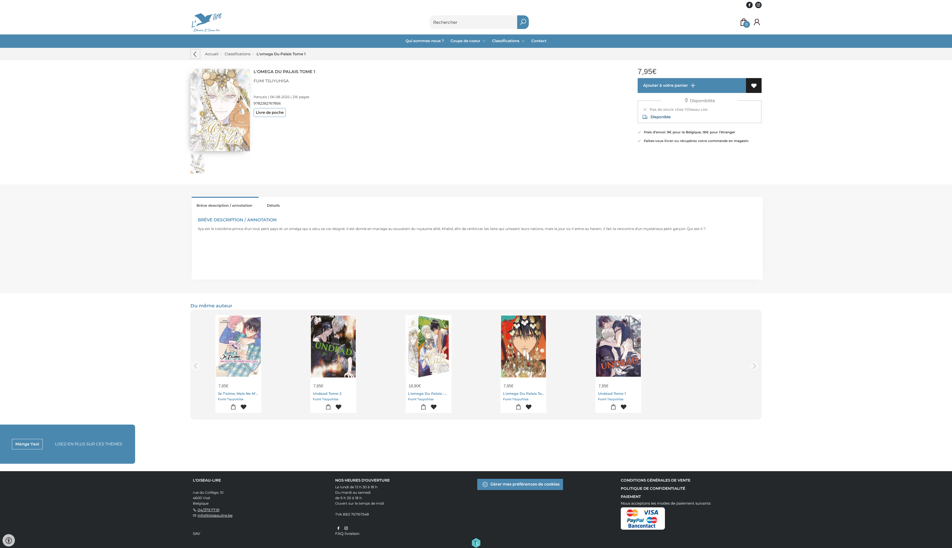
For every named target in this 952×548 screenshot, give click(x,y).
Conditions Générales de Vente (655, 480)
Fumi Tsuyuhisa (271, 81)
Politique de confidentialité (653, 488)
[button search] (523, 22)
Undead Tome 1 (612, 393)
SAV (196, 533)
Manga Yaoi (27, 444)
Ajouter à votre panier (665, 85)
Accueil (211, 54)
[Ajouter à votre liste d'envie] (754, 85)
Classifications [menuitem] (506, 40)
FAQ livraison (347, 533)
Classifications (237, 54)
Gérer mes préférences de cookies (524, 484)
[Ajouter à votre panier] (233, 407)
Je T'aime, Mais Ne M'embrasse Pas (249, 393)
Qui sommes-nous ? (425, 40)
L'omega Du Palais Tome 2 (527, 393)
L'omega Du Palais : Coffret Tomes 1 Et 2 (443, 393)
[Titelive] (476, 542)
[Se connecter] (757, 22)
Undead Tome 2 (327, 393)
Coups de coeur (465, 40)
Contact (538, 40)
